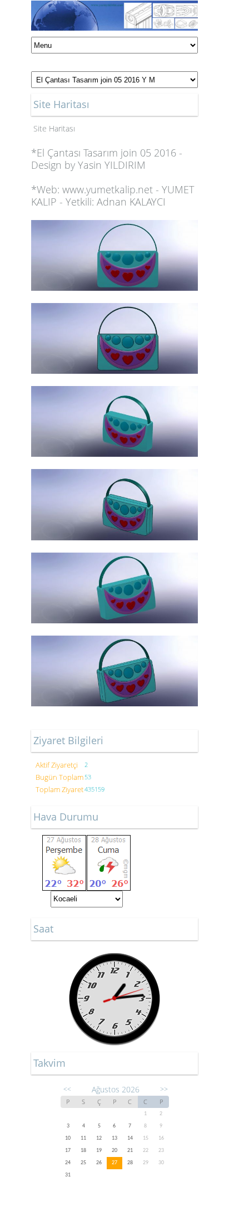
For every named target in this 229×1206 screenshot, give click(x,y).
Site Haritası (54, 128)
